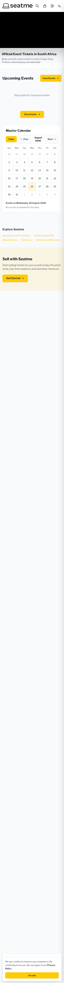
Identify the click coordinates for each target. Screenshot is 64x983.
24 (17, 186)
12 (32, 170)
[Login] (52, 5)
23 (9, 186)
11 (24, 170)
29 (32, 154)
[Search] (37, 5)
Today (11, 139)
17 (17, 178)
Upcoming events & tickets (16, 235)
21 (47, 178)
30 (39, 154)
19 (32, 178)
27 (17, 154)
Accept (32, 975)
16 (9, 178)
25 (24, 186)
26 (9, 154)
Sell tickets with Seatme (48, 240)
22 (55, 178)
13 (39, 170)
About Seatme (9, 240)
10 (17, 170)
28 (24, 154)
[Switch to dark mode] (59, 5)
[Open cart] (44, 5)
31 (47, 154)
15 (55, 170)
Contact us (26, 240)
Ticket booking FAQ (44, 235)
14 (47, 170)
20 (39, 178)
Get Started (13, 278)
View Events (49, 78)
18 (24, 178)
